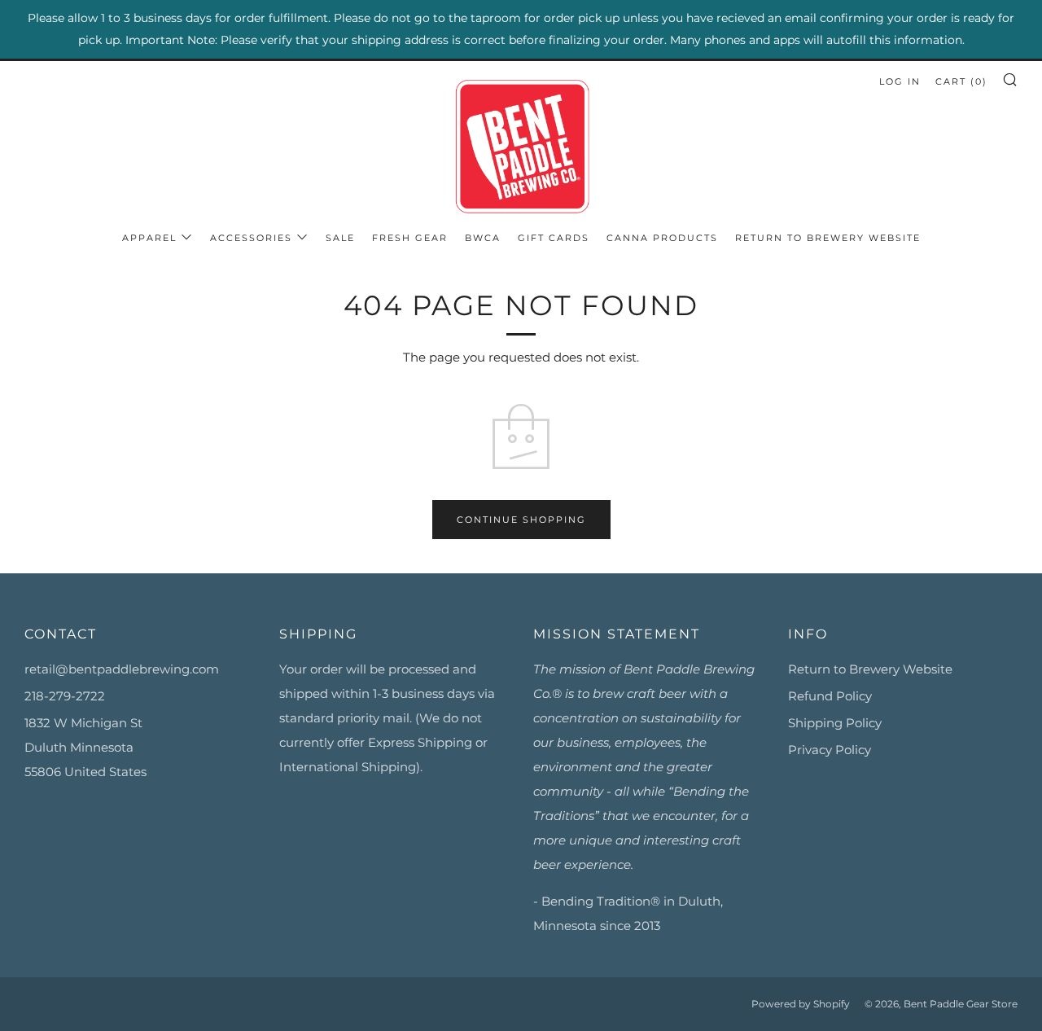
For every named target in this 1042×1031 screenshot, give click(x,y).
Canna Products (662, 237)
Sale (340, 237)
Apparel (149, 237)
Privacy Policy (829, 749)
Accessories (251, 237)
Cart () (961, 81)
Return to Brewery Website (828, 237)
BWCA (483, 237)
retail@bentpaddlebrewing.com (121, 669)
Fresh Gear (410, 237)
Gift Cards (553, 237)
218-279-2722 (64, 696)
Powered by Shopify (800, 1004)
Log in (900, 81)
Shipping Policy (835, 722)
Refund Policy (830, 696)
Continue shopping (521, 519)
